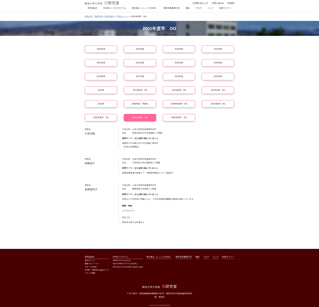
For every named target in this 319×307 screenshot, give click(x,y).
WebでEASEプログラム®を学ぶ (125, 264)
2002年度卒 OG (101, 117)
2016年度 (179, 76)
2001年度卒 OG (140, 117)
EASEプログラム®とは (122, 260)
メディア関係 (90, 273)
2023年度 (101, 63)
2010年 (101, 104)
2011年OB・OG (218, 90)
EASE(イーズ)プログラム (115, 8)
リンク (210, 8)
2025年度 (140, 49)
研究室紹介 (93, 8)
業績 (188, 8)
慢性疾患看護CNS (171, 8)
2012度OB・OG (179, 90)
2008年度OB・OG (179, 104)
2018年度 (101, 76)
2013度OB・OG (140, 90)
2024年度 (179, 49)
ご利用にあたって (200, 3)
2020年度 (179, 63)
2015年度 (218, 76)
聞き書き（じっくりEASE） (145, 8)
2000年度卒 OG (179, 117)
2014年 (101, 90)
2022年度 (218, 49)
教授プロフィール (92, 264)
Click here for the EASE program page (128, 267)
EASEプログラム (120, 257)
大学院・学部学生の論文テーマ (97, 270)
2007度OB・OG (218, 104)
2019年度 (218, 63)
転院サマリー (225, 8)
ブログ (199, 8)
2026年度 (101, 49)
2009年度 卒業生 (140, 104)
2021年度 (140, 63)
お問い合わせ (218, 3)
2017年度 (140, 76)
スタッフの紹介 (91, 267)
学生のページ (90, 260)
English (231, 3)
